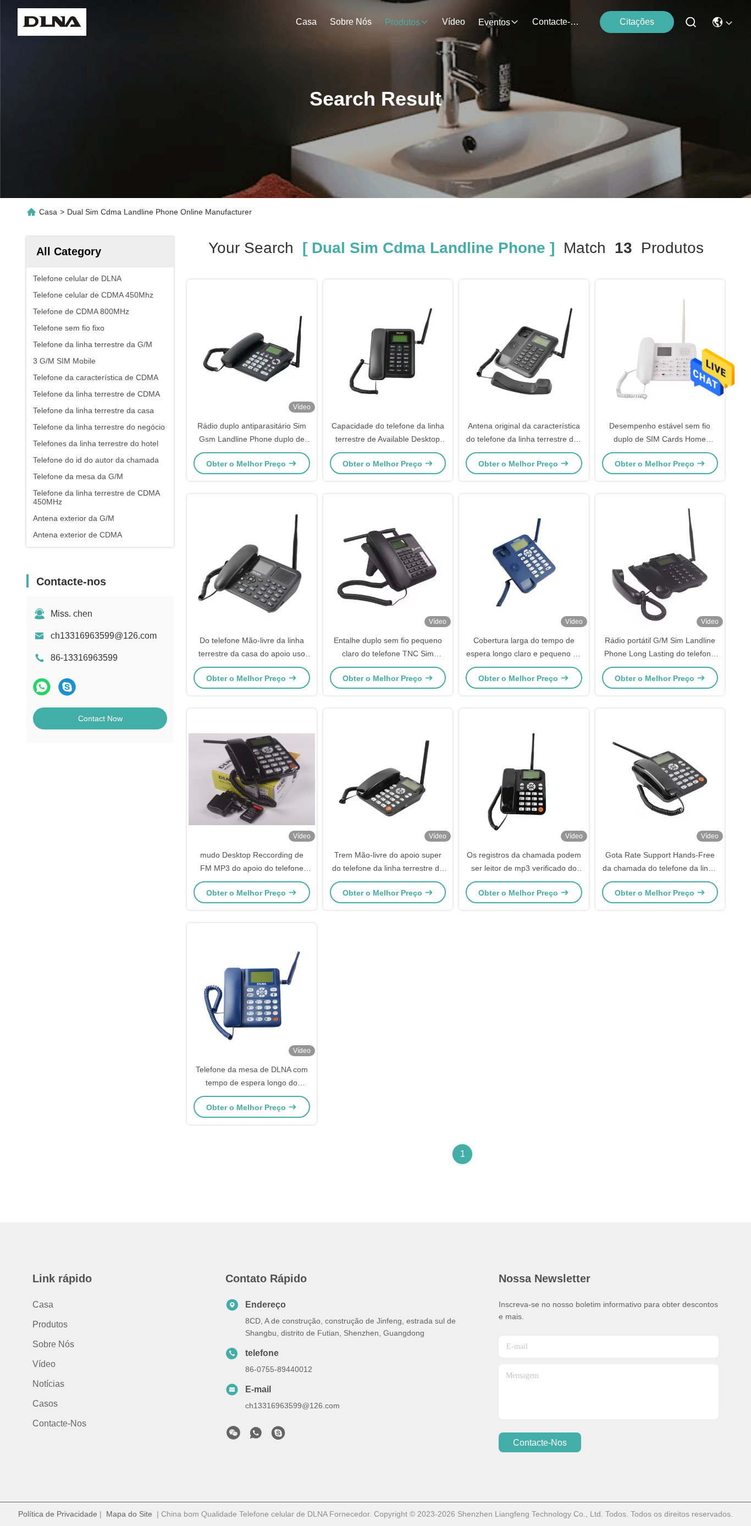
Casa (306, 21)
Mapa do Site (129, 1513)
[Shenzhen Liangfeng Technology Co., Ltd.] (52, 22)
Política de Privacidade (57, 1513)
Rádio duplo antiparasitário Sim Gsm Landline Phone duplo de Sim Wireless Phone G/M (251, 439)
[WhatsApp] (42, 687)
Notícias (48, 1383)
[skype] (67, 687)
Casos (45, 1403)
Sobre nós (351, 21)
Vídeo (453, 21)
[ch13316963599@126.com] (278, 1435)
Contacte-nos (558, 21)
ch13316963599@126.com (104, 635)
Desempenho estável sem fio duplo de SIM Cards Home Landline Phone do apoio (659, 439)
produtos (402, 22)
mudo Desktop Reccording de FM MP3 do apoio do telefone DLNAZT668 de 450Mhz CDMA (251, 868)
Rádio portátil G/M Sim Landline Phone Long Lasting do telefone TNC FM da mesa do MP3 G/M (659, 653)
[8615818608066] (255, 1435)
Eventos (494, 22)
